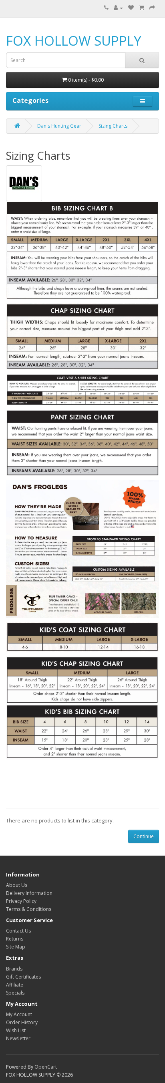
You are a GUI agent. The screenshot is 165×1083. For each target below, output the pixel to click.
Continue (143, 836)
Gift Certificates (23, 976)
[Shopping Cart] (141, 7)
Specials (15, 992)
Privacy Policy (21, 901)
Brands (14, 968)
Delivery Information (29, 893)
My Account (19, 1014)
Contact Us (18, 930)
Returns (14, 938)
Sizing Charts (113, 125)
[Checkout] (152, 7)
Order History (22, 1022)
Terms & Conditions (28, 909)
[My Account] (118, 7)
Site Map (15, 946)
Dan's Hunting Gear (59, 125)
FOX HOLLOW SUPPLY (73, 41)
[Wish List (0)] (131, 7)
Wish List (16, 1030)
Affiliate (14, 984)
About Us (16, 885)
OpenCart (45, 1066)
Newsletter (18, 1038)
